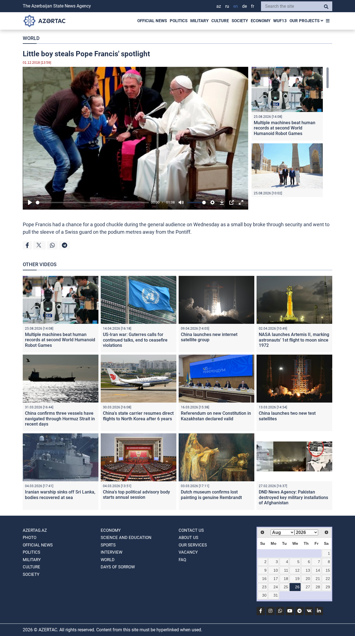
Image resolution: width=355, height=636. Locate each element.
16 (264, 578)
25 (286, 587)
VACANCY (188, 552)
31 (275, 595)
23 (264, 587)
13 (308, 570)
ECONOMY (260, 20)
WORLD (31, 38)
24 (275, 587)
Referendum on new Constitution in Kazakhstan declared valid (216, 416)
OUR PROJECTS (305, 20)
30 (264, 595)
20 (308, 578)
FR (252, 6)
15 (328, 570)
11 (286, 570)
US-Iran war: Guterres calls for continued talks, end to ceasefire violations (135, 340)
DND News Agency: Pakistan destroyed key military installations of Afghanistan (293, 497)
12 (297, 570)
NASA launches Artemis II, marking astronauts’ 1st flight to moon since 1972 (294, 340)
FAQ (182, 559)
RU (227, 6)
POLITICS (178, 20)
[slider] (92, 202)
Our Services (193, 545)
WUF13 (280, 20)
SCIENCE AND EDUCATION (126, 537)
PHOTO (29, 537)
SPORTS (108, 545)
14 (318, 570)
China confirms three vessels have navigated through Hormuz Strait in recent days (60, 418)
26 (297, 587)
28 (318, 587)
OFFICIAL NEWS (152, 20)
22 (328, 578)
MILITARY (199, 20)
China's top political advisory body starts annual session (136, 494)
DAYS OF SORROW (118, 566)
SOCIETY (240, 20)
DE (244, 6)
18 (286, 578)
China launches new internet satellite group (209, 337)
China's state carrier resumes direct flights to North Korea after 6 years (138, 416)
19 (297, 578)
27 (308, 587)
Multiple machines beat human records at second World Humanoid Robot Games (284, 128)
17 (275, 578)
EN (235, 6)
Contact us (191, 530)
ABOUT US (188, 537)
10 (275, 570)
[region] (290, 132)
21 (318, 578)
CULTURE (220, 20)
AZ (218, 6)
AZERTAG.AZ (35, 530)
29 (328, 587)
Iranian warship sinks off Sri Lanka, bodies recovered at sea (60, 494)
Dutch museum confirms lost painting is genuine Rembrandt (211, 494)
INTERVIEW (111, 552)
